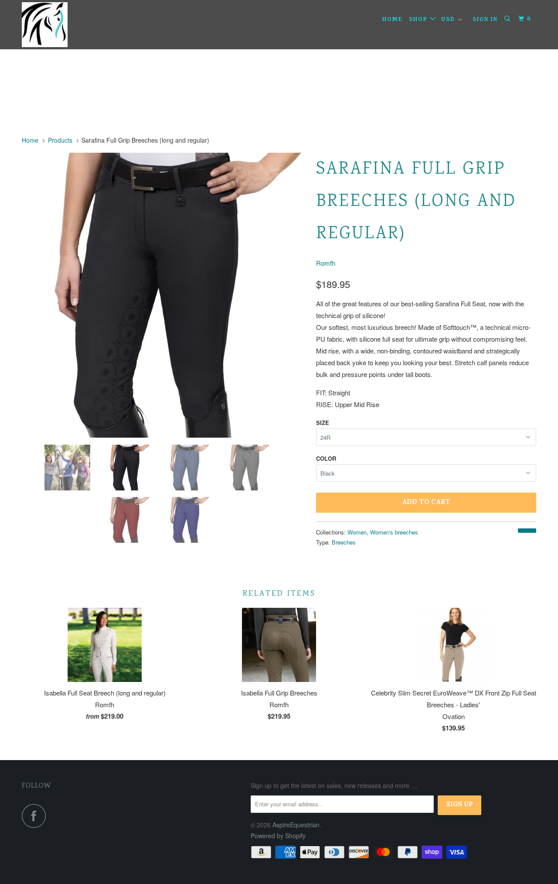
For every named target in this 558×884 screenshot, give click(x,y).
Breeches (344, 542)
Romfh (325, 262)
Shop (419, 19)
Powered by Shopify (278, 835)
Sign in (485, 19)
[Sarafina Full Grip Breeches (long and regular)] (164, 295)
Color (326, 458)
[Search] (508, 19)
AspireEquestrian (296, 824)
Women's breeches (394, 532)
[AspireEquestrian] (66, 24)
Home (392, 19)
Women (357, 532)
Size (322, 422)
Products (60, 140)
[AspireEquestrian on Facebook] (36, 816)
